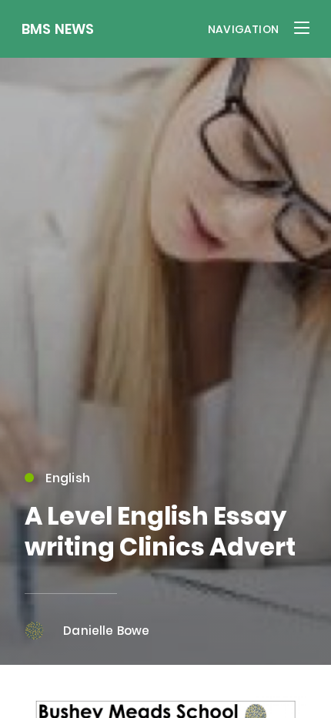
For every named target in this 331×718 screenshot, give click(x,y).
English (67, 478)
